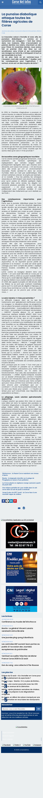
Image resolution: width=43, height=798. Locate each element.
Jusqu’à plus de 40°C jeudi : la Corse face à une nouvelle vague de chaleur (19, 493)
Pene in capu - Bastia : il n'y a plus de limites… (21, 681)
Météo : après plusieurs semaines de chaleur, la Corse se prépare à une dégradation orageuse (21, 691)
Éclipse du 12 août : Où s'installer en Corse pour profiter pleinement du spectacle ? (21, 677)
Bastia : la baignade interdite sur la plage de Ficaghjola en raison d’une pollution (18, 479)
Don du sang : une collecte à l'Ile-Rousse (20, 665)
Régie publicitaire (8, 733)
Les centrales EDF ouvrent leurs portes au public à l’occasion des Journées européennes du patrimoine (21, 647)
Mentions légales (8, 736)
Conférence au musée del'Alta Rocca (19, 622)
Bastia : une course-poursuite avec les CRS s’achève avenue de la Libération (20, 685)
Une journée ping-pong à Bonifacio (17, 637)
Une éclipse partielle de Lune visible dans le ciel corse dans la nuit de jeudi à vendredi (19, 488)
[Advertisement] (21, 776)
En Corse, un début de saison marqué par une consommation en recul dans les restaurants (21, 698)
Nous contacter (7, 739)
